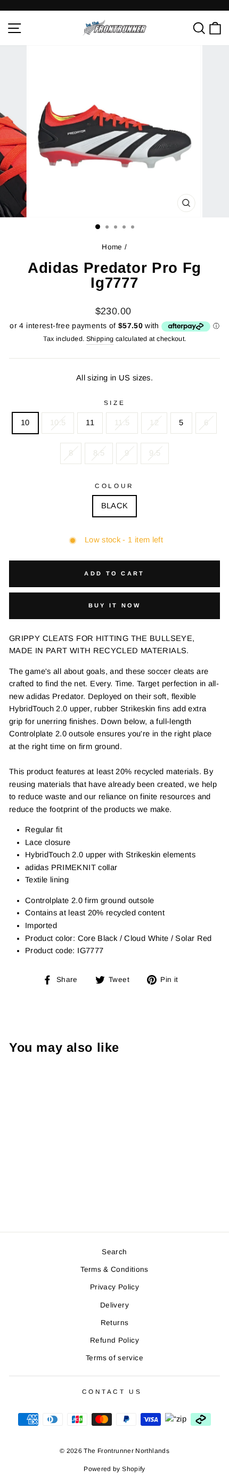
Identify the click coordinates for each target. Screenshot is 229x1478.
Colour (114, 485)
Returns (115, 1323)
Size (114, 402)
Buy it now (114, 605)
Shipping (100, 339)
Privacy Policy (114, 1287)
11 (90, 422)
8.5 (98, 453)
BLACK (114, 505)
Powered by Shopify (114, 1469)
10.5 (58, 422)
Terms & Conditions (114, 1269)
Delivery (114, 1305)
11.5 (121, 422)
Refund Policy (114, 1340)
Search (114, 1252)
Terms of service (114, 1358)
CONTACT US (112, 1391)
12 (154, 422)
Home (112, 247)
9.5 (154, 453)
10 (25, 422)
